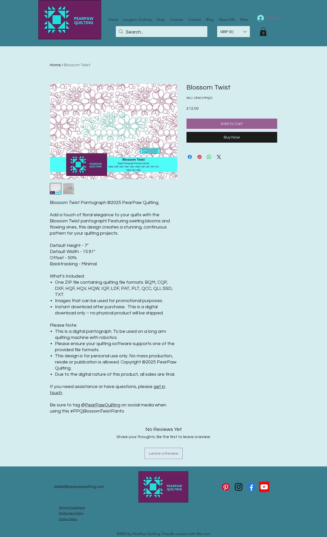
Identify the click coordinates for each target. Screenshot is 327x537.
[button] (233, 31)
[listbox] (233, 31)
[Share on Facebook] (190, 157)
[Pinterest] (226, 487)
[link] (263, 31)
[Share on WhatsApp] (209, 157)
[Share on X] (219, 157)
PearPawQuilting (102, 405)
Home (55, 65)
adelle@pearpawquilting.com (79, 487)
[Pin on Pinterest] (199, 157)
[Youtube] (264, 487)
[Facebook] (251, 487)
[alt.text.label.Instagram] (238, 487)
